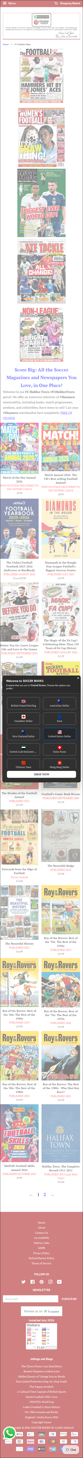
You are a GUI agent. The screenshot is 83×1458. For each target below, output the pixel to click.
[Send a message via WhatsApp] (9, 1433)
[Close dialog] (78, 678)
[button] (23, 703)
